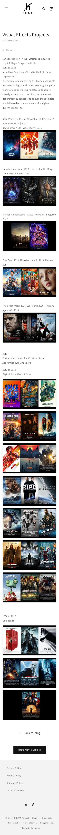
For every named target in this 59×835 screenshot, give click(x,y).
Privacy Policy (14, 768)
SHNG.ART (16, 818)
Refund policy (47, 818)
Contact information (31, 828)
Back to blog (32, 733)
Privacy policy (14, 823)
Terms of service (30, 823)
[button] (6, 9)
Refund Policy (14, 775)
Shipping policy (47, 823)
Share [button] (9, 50)
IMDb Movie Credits (29, 749)
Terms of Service (15, 790)
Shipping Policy (15, 783)
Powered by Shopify (30, 818)
